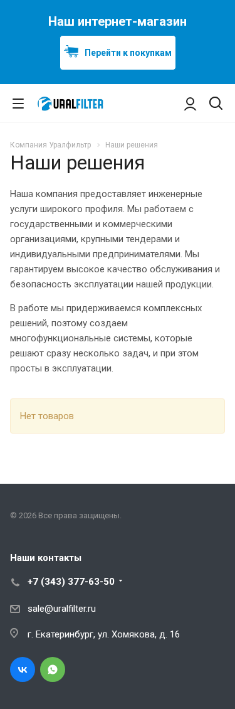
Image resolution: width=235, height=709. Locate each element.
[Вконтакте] (22, 669)
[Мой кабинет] (190, 103)
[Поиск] (215, 104)
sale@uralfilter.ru (62, 608)
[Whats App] (52, 669)
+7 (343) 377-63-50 (71, 581)
